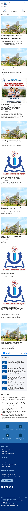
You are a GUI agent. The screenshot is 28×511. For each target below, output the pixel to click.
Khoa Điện (4, 451)
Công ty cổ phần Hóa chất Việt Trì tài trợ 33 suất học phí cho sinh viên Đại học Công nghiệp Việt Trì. (14, 415)
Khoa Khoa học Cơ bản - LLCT (9, 464)
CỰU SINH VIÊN (22, 11)
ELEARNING (5, 11)
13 (24, 353)
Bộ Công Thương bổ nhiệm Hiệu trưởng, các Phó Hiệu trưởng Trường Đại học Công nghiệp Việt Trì (15, 362)
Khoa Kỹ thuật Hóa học (7, 449)
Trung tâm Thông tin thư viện (8, 474)
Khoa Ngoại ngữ (6, 466)
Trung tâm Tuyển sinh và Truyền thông (11, 476)
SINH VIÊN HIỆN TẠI (14, 11)
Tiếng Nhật (7, 6)
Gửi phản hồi (7, 480)
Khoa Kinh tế (5, 462)
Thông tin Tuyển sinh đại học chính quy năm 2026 (13, 397)
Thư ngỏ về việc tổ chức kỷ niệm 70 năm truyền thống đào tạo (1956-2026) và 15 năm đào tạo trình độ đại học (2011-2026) (16, 377)
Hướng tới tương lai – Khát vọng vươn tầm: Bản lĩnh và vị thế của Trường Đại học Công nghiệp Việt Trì (16, 388)
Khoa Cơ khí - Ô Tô (6, 461)
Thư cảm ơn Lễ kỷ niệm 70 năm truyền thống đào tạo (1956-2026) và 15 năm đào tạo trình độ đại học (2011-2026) (16, 367)
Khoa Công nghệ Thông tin (8, 453)
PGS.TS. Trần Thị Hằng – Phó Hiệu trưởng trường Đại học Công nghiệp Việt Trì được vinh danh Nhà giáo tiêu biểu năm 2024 (13, 408)
